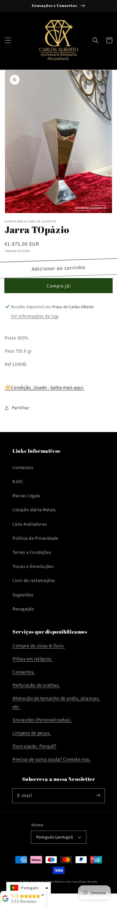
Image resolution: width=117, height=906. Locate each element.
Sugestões (22, 595)
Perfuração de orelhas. (36, 685)
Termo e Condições (31, 552)
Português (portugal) (54, 837)
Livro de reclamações (33, 580)
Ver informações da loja (35, 316)
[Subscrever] (98, 795)
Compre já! (58, 286)
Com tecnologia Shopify (81, 881)
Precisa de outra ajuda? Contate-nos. (51, 759)
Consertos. (23, 672)
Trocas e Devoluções (32, 566)
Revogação (23, 609)
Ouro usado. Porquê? (34, 746)
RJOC (17, 481)
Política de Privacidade (35, 538)
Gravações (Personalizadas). (42, 720)
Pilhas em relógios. (32, 659)
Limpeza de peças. (31, 733)
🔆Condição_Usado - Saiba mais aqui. (44, 387)
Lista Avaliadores (29, 524)
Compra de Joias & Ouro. (38, 646)
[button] (8, 40)
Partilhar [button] (20, 407)
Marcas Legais (26, 495)
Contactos (22, 467)
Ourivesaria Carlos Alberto (47, 881)
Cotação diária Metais (34, 509)
